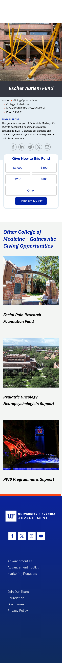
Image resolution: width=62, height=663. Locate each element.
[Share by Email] (48, 148)
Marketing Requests (22, 573)
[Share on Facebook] (14, 148)
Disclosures (16, 604)
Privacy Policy (18, 610)
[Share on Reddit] (31, 148)
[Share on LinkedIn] (22, 148)
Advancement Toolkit (23, 567)
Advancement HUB (22, 561)
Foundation (16, 598)
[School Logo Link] (29, 516)
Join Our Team (18, 591)
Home (5, 100)
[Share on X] (39, 148)
